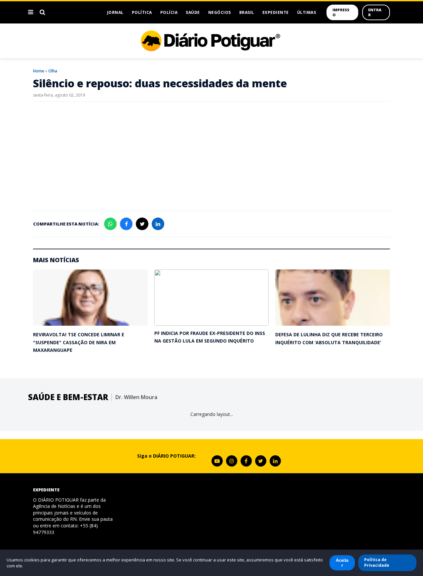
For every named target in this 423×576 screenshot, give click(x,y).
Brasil (246, 12)
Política (142, 12)
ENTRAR (374, 12)
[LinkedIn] (275, 461)
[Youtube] (217, 461)
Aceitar (342, 563)
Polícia (169, 12)
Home (38, 71)
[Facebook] (246, 461)
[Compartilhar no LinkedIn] (158, 224)
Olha (52, 71)
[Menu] (30, 12)
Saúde (193, 12)
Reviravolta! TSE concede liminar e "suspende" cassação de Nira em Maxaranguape (78, 342)
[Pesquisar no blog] (42, 12)
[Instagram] (231, 461)
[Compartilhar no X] (142, 224)
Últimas (306, 12)
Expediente (275, 12)
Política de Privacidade (376, 562)
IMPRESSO (340, 12)
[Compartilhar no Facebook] (126, 224)
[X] (260, 461)
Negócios (219, 12)
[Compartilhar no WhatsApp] (110, 224)
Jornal (115, 12)
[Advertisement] (211, 154)
